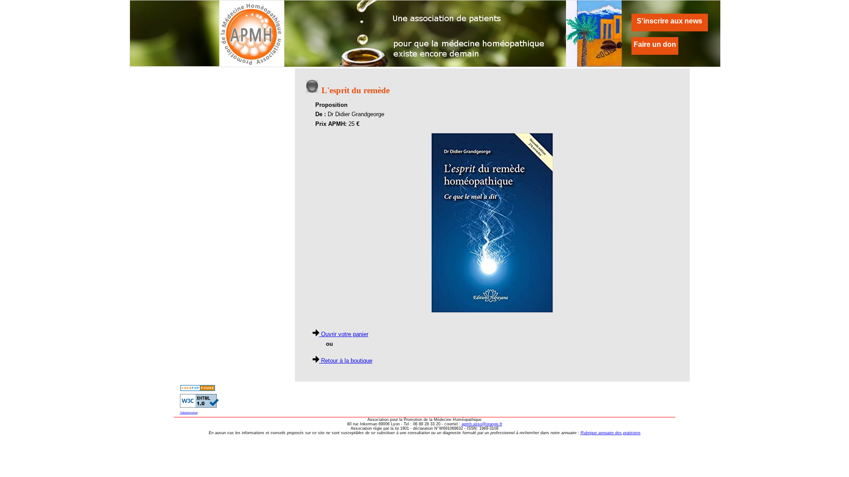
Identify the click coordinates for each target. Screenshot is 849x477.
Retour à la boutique (345, 360)
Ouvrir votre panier (343, 334)
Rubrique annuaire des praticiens (611, 433)
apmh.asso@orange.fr (482, 424)
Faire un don (655, 44)
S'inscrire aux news (669, 21)
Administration (189, 412)
